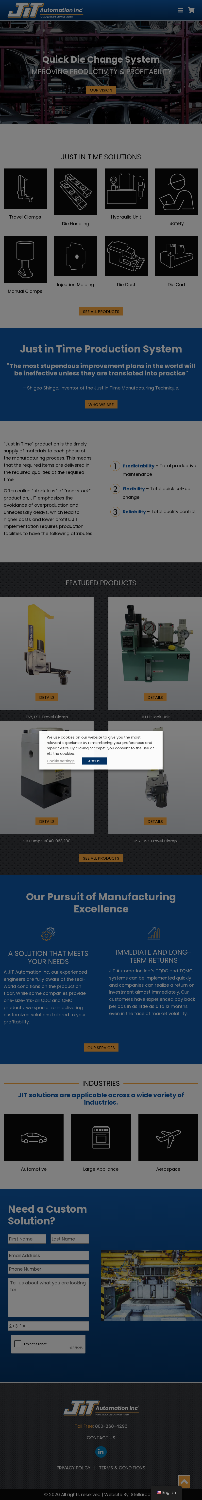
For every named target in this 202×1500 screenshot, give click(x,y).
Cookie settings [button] (61, 760)
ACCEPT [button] (94, 761)
